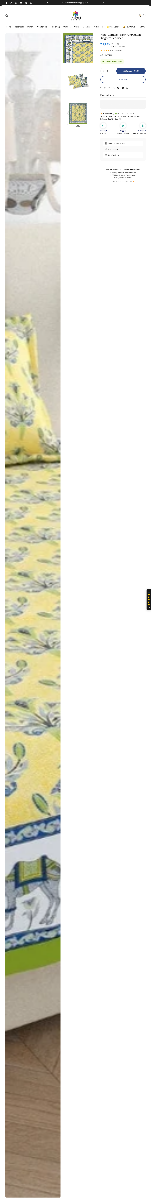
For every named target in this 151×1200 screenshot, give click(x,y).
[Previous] (47, 2)
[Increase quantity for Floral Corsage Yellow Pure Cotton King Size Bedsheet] (111, 71)
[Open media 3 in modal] (78, 81)
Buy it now (123, 79)
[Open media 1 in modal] (33, 615)
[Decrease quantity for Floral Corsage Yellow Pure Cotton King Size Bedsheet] (103, 71)
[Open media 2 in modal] (78, 48)
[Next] (102, 2)
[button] (149, 599)
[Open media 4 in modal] (78, 113)
